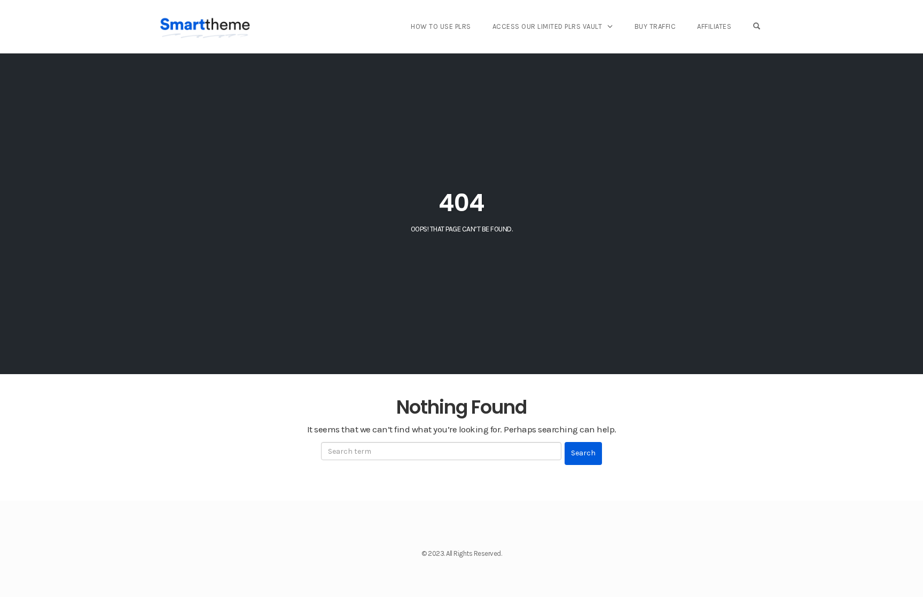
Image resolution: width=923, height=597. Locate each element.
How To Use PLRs (441, 26)
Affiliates (714, 26)
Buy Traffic (655, 26)
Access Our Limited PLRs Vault (547, 26)
